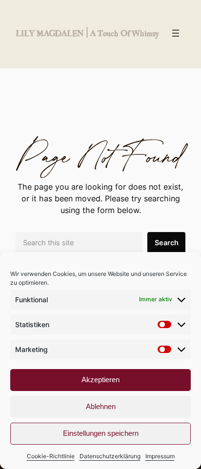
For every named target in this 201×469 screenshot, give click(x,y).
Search (167, 242)
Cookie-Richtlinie (51, 456)
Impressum (160, 456)
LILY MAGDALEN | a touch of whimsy (87, 33)
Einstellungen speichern (101, 433)
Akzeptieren (100, 379)
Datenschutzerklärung (110, 456)
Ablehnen (101, 406)
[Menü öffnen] (175, 33)
